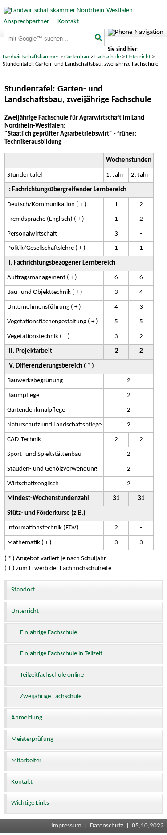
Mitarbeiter (26, 760)
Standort (23, 590)
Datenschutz (106, 826)
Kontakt (68, 21)
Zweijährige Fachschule (50, 696)
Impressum (66, 826)
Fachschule (107, 57)
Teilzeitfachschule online (52, 675)
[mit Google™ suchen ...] (99, 38)
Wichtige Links (30, 803)
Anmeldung (26, 718)
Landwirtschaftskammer (31, 57)
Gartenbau (76, 57)
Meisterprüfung (32, 739)
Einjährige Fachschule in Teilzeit (61, 653)
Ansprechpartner (26, 21)
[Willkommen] (66, 10)
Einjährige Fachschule (48, 632)
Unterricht (138, 57)
